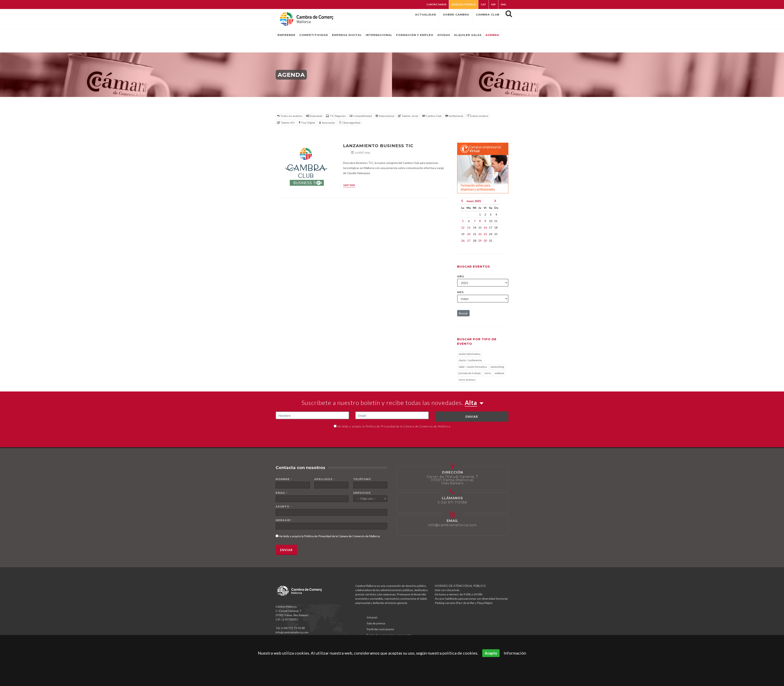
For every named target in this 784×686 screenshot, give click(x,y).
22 (480, 234)
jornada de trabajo (470, 373)
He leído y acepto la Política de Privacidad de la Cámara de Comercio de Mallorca (393, 426)
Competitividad (362, 116)
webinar (499, 373)
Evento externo (478, 116)
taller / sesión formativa (473, 366)
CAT (483, 4)
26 (462, 240)
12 (462, 227)
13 (468, 227)
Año (460, 276)
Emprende (315, 116)
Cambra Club (433, 116)
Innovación (328, 122)
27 (468, 240)
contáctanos (436, 4)
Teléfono (362, 479)
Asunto (284, 506)
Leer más (349, 185)
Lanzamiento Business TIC (378, 145)
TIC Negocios (337, 116)
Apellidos (324, 479)
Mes (460, 292)
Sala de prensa (376, 623)
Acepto (491, 653)
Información (515, 652)
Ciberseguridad (350, 122)
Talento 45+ (287, 122)
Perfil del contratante (380, 629)
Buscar (463, 313)
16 (485, 227)
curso (487, 373)
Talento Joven (409, 116)
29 (480, 240)
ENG (503, 4)
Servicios (362, 492)
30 (485, 240)
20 (468, 234)
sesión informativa (469, 354)
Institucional (455, 116)
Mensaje (284, 520)
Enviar (472, 416)
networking (497, 366)
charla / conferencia (470, 360)
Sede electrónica (463, 4)
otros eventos (467, 379)
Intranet (372, 617)
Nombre (284, 479)
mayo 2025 (474, 201)
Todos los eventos (291, 116)
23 (485, 234)
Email (282, 492)
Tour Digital (307, 122)
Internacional (386, 116)
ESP (493, 4)
